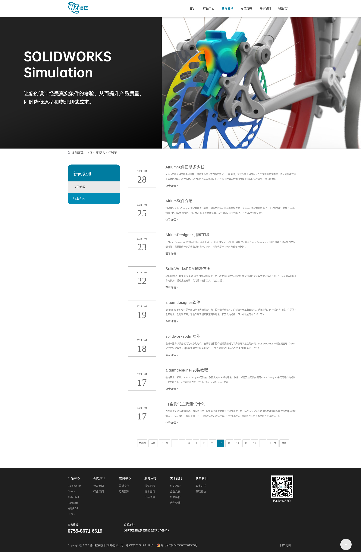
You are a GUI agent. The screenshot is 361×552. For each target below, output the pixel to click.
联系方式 (201, 485)
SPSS (71, 514)
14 (237, 443)
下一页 (272, 443)
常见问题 (149, 485)
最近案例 (124, 485)
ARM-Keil (73, 497)
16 (254, 443)
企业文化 (175, 491)
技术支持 (149, 491)
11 (212, 443)
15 (246, 443)
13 (229, 443)
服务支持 (246, 8)
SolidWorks (74, 485)
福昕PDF (73, 508)
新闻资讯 (227, 8)
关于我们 (265, 8)
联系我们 (284, 8)
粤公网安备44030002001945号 (179, 545)
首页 (193, 8)
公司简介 (175, 485)
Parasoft (73, 502)
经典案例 (124, 491)
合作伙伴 (175, 502)
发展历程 (175, 497)
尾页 (284, 443)
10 (204, 443)
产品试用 (149, 497)
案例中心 (125, 478)
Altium (71, 491)
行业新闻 (79, 198)
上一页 (164, 443)
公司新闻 (79, 187)
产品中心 (208, 8)
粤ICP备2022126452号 (139, 545)
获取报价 (201, 491)
